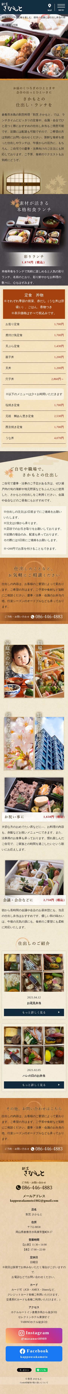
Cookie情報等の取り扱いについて (34, 1383)
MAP (50, 9)
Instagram (35, 1335)
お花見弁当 (34, 1003)
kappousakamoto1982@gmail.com (34, 1200)
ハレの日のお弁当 (34, 1075)
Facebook (34, 1353)
